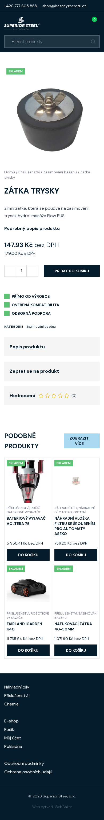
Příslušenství (29, 172)
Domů (9, 172)
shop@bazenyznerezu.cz (64, 5)
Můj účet (12, 738)
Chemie (11, 704)
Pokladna (13, 746)
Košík (9, 729)
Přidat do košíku (72, 271)
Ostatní (79, 512)
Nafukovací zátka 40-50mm (73, 626)
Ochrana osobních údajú (28, 772)
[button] (28, 555)
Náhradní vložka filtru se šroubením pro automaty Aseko (74, 526)
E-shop (11, 721)
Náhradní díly (65, 508)
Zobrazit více (79, 441)
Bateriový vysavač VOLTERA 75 (26, 521)
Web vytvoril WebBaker (52, 806)
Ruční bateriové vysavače (24, 510)
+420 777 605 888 (20, 5)
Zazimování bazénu (60, 172)
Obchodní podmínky (24, 763)
